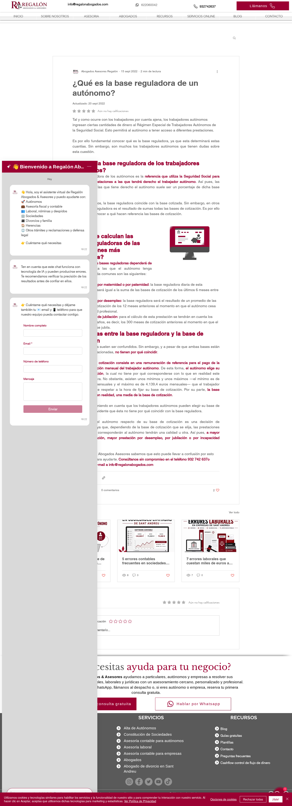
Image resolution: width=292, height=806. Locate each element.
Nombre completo (34, 325)
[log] (49, 479)
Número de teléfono (36, 361)
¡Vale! (275, 799)
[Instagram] (129, 782)
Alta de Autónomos (140, 728)
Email (27, 343)
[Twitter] (149, 782)
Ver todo (234, 512)
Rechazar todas (253, 799)
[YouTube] (158, 782)
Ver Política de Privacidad (140, 801)
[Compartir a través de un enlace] (103, 478)
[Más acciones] (217, 71)
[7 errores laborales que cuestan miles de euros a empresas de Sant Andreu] (210, 536)
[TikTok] (168, 782)
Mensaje (28, 379)
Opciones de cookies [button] (223, 799)
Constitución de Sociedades (148, 734)
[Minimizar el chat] (89, 166)
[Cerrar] (287, 799)
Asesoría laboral (138, 747)
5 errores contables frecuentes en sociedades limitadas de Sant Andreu (144, 561)
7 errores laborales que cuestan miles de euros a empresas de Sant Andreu (209, 561)
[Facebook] (139, 782)
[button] (234, 37)
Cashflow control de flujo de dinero (245, 763)
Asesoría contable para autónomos (154, 741)
